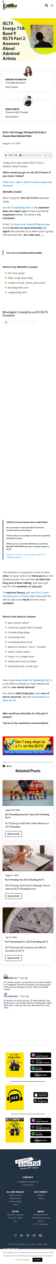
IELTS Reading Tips (14, 879)
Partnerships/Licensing (41, 1218)
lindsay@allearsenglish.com (28, 1182)
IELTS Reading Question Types (20, 814)
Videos (15, 1204)
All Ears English (15, 1192)
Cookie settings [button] (22, 1259)
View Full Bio (11, 87)
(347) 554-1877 (28, 1185)
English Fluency (15, 1198)
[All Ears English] (28, 1163)
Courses (41, 1221)
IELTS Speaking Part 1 (15, 941)
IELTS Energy (40, 1192)
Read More (13, 834)
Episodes (40, 1195)
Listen (15, 1211)
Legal (45, 1244)
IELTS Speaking (34, 941)
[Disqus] (28, 1006)
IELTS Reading (42, 814)
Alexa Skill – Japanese (15, 1214)
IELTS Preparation (41, 1224)
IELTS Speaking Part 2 (20, 207)
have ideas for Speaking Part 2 (34, 680)
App (15, 1221)
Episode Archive (15, 1195)
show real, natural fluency (29, 224)
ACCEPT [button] (37, 1260)
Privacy (32, 1244)
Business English (15, 1201)
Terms (39, 1244)
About (40, 1211)
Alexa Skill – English (15, 1218)
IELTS (5, 132)
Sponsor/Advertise (40, 1214)
